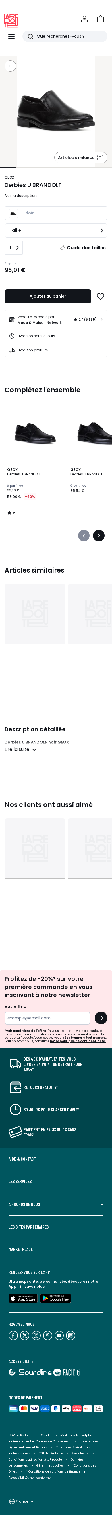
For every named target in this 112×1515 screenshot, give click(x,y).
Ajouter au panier (48, 296)
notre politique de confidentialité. (78, 1041)
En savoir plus (32, 1286)
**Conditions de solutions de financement (57, 1471)
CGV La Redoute (20, 1435)
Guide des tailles (86, 247)
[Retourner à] (10, 66)
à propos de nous (24, 1204)
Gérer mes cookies (50, 1465)
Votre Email (17, 1006)
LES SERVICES (20, 1181)
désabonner (72, 1038)
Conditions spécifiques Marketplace (67, 1435)
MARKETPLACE (21, 1249)
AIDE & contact (22, 1158)
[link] (56, 319)
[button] (100, 19)
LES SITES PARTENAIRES (29, 1226)
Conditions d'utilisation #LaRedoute (35, 1459)
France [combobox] (22, 1501)
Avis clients (79, 1453)
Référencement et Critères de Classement (40, 1441)
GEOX (9, 177)
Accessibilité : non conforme (30, 1478)
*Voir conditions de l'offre (25, 1031)
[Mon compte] (84, 19)
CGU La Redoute (51, 1453)
